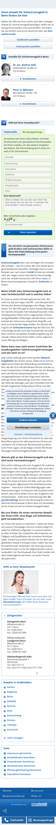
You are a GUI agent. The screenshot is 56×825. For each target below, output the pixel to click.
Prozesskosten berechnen (21, 761)
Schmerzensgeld (10, 262)
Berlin (10, 696)
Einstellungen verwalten (28, 427)
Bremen (11, 720)
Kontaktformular (12, 601)
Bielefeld (11, 701)
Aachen (11, 687)
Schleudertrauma (22, 327)
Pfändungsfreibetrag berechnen (24, 769)
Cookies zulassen (28, 419)
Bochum (11, 706)
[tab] (28, 39)
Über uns (37, 796)
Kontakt (8, 790)
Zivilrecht (44, 281)
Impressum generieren (19, 753)
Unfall (30, 272)
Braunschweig (14, 715)
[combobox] (28, 157)
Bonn (10, 710)
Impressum (18, 434)
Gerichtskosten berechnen (21, 765)
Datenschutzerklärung (33, 434)
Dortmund (12, 729)
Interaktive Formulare (19, 774)
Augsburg (12, 691)
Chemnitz (12, 725)
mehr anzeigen (15, 737)
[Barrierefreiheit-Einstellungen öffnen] (53, 415)
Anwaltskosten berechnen (21, 757)
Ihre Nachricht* (12, 195)
